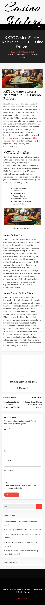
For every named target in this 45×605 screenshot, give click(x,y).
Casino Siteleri (22, 14)
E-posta (7, 461)
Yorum (7, 429)
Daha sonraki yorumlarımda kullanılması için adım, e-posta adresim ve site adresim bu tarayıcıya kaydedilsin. (22, 485)
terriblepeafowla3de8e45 (27, 104)
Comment (27, 107)
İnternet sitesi (9, 470)
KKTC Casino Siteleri (13, 107)
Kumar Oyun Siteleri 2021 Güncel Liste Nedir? (23, 529)
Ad (5, 451)
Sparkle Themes (24, 592)
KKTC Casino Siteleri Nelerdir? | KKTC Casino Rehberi (22, 94)
